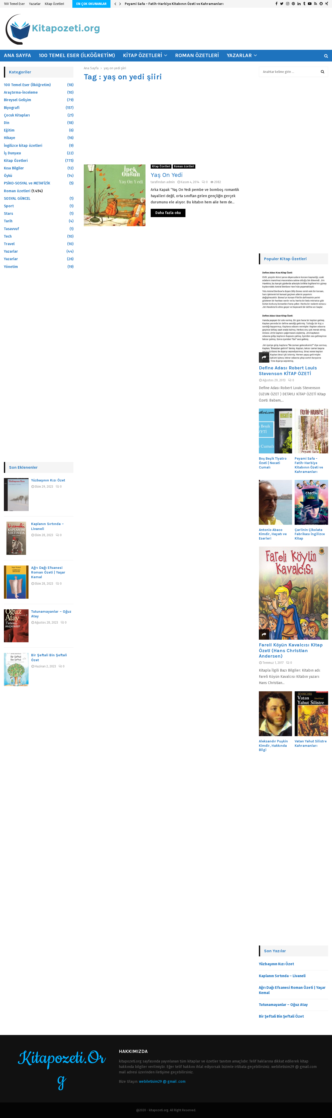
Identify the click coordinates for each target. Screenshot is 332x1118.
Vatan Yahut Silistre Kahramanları (311, 743)
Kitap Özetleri (54, 4)
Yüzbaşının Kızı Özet (48, 480)
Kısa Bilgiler (14, 168)
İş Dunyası (12, 153)
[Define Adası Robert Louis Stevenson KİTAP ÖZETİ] (293, 316)
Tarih (8, 221)
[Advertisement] (166, 123)
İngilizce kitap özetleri (23, 145)
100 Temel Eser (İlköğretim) (77, 55)
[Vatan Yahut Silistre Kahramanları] (311, 713)
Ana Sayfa (17, 55)
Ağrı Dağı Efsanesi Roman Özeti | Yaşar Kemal (48, 572)
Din (6, 123)
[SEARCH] (322, 72)
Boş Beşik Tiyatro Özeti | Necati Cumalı (273, 463)
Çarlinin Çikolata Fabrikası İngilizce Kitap (310, 534)
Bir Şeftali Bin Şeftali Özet (281, 1016)
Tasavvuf (11, 229)
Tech (8, 236)
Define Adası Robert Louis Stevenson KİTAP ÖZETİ (288, 370)
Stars (8, 213)
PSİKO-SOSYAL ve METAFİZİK (27, 183)
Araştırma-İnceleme (21, 92)
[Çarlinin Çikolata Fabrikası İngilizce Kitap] (311, 502)
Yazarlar (34, 4)
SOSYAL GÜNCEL (17, 198)
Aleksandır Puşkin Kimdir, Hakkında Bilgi (273, 745)
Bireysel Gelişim (17, 100)
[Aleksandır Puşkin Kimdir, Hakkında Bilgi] (275, 713)
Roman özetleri (197, 55)
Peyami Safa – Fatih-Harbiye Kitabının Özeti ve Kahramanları (174, 4)
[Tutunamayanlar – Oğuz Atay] (16, 626)
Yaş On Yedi (167, 174)
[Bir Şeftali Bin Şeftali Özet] (16, 669)
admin (170, 182)
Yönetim (11, 267)
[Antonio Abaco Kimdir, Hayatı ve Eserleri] (275, 502)
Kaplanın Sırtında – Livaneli (282, 976)
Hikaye (9, 138)
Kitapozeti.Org (61, 1068)
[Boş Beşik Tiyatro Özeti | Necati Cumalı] (275, 431)
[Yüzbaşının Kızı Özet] (16, 494)
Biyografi (11, 108)
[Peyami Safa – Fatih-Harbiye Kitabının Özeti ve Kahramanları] (311, 431)
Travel (9, 244)
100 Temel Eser (14, 4)
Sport (9, 206)
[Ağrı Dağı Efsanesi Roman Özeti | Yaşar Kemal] (16, 582)
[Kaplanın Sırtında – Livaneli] (16, 538)
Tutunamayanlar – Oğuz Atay (283, 1005)
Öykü (8, 176)
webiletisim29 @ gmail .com (162, 1081)
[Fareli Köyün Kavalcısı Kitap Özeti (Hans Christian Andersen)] (293, 593)
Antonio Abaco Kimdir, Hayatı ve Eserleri (273, 534)
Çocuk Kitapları (17, 115)
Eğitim (9, 130)
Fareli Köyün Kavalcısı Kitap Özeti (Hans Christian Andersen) (291, 650)
